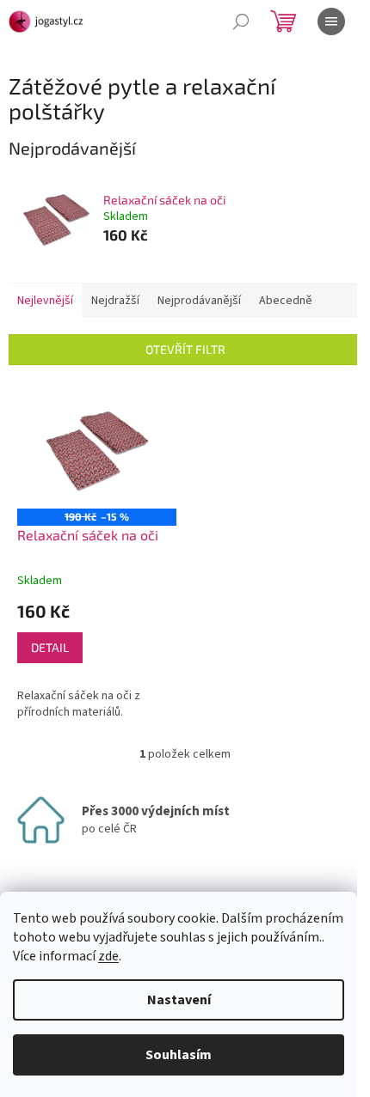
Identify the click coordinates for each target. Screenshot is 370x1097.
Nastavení (179, 999)
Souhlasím (178, 1054)
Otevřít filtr (185, 349)
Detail (50, 647)
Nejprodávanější (199, 300)
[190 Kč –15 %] (96, 449)
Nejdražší (115, 300)
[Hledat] (241, 21)
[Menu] (331, 21)
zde (108, 956)
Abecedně (285, 300)
